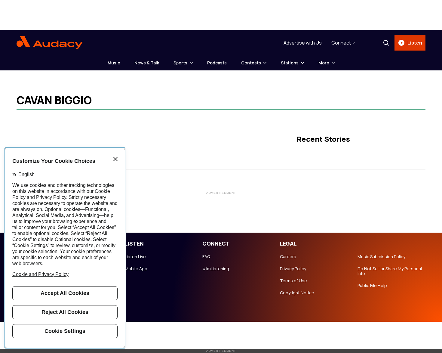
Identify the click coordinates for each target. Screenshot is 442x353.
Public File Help (372, 285)
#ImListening (215, 268)
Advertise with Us (303, 42)
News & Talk (146, 63)
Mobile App (136, 268)
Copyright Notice (297, 292)
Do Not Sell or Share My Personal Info (390, 271)
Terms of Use (293, 280)
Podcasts (217, 63)
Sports (180, 63)
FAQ (206, 256)
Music (114, 63)
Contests (251, 63)
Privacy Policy (293, 268)
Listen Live (135, 256)
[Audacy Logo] (50, 42)
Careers (288, 256)
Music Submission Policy (381, 256)
